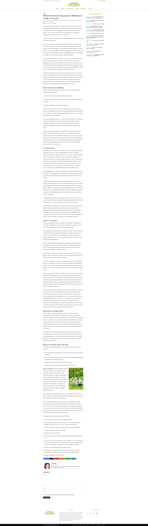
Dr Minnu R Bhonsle (90, 54)
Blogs (49, 0)
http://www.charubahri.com (55, 464)
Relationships (70, 8)
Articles (56, 0)
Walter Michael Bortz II (90, 43)
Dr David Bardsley (89, 23)
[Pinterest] (102, 1)
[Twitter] (104, 1)
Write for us (74, 524)
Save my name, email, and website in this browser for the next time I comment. (59, 494)
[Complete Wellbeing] (74, 4)
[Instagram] (100, 1)
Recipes (53, 0)
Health (62, 8)
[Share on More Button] (76, 458)
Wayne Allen (88, 20)
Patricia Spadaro (89, 29)
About (84, 524)
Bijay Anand (88, 33)
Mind (77, 8)
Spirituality (83, 8)
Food (57, 8)
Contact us (88, 524)
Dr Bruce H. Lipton (89, 16)
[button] (103, 8)
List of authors (79, 524)
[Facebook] (98, 1)
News (59, 0)
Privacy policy (93, 524)
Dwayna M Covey (89, 35)
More (90, 8)
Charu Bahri (47, 23)
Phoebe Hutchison (89, 40)
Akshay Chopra (89, 47)
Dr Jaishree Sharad (89, 50)
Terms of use (98, 524)
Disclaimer (103, 524)
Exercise (44, 13)
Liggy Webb (88, 26)
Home (44, 0)
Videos (47, 0)
